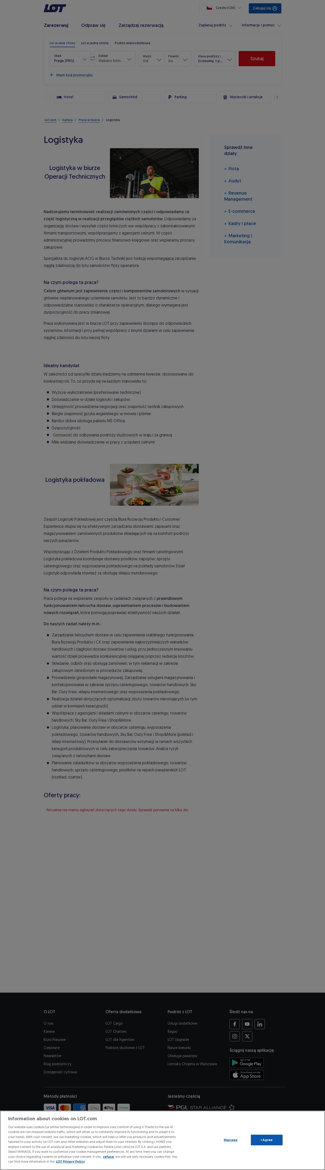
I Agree (267, 1140)
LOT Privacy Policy (70, 1161)
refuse (108, 1157)
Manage (230, 1140)
